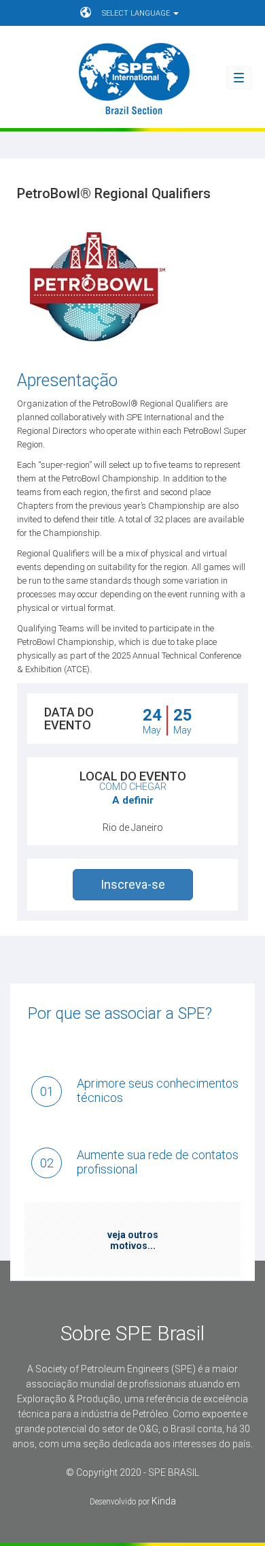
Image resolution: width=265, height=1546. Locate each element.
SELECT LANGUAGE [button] (137, 13)
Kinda (164, 1501)
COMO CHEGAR (132, 786)
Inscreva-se (133, 884)
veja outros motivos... (132, 1240)
